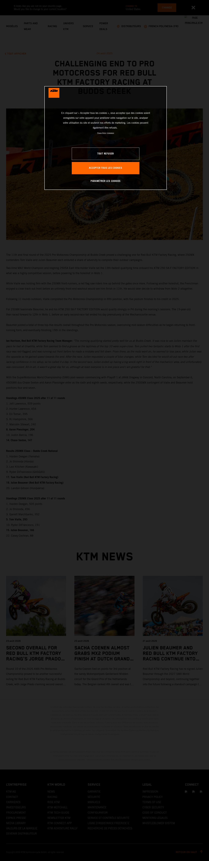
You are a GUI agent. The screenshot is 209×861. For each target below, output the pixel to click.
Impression (110, 133)
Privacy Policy (101, 133)
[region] (105, 138)
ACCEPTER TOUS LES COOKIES (105, 168)
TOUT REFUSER (105, 153)
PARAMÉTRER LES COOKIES (106, 181)
